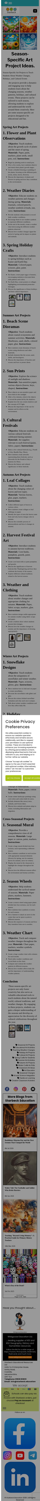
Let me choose (13, 778)
